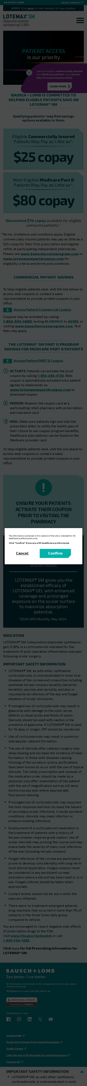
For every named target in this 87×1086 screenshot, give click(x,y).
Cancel (22, 553)
